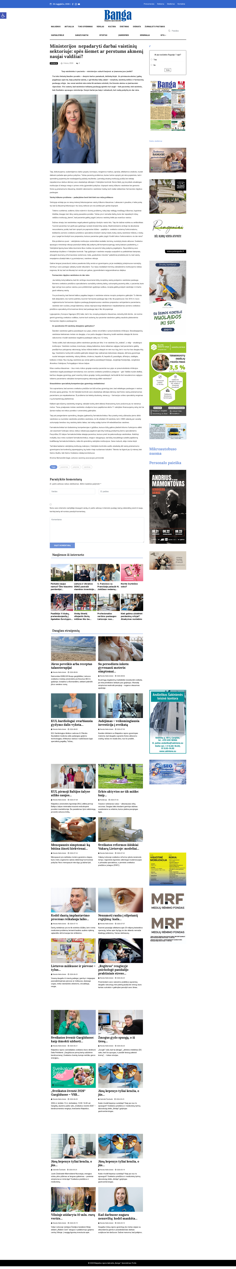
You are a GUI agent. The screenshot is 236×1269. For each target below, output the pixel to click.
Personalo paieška (165, 462)
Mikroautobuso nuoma (163, 451)
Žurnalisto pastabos (155, 27)
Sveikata (137, 27)
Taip (155, 60)
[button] (3, 15)
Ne (155, 65)
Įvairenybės (123, 35)
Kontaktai (181, 4)
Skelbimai (171, 4)
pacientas (64, 467)
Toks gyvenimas (85, 27)
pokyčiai (76, 467)
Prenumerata (149, 4)
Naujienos (56, 27)
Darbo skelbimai (155, 141)
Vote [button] (168, 70)
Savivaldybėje (57, 35)
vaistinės (87, 467)
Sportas (103, 35)
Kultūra (112, 27)
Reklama (160, 4)
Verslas (100, 27)
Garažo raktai (81, 35)
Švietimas (124, 27)
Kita (162, 35)
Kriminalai (145, 35)
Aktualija (69, 27)
